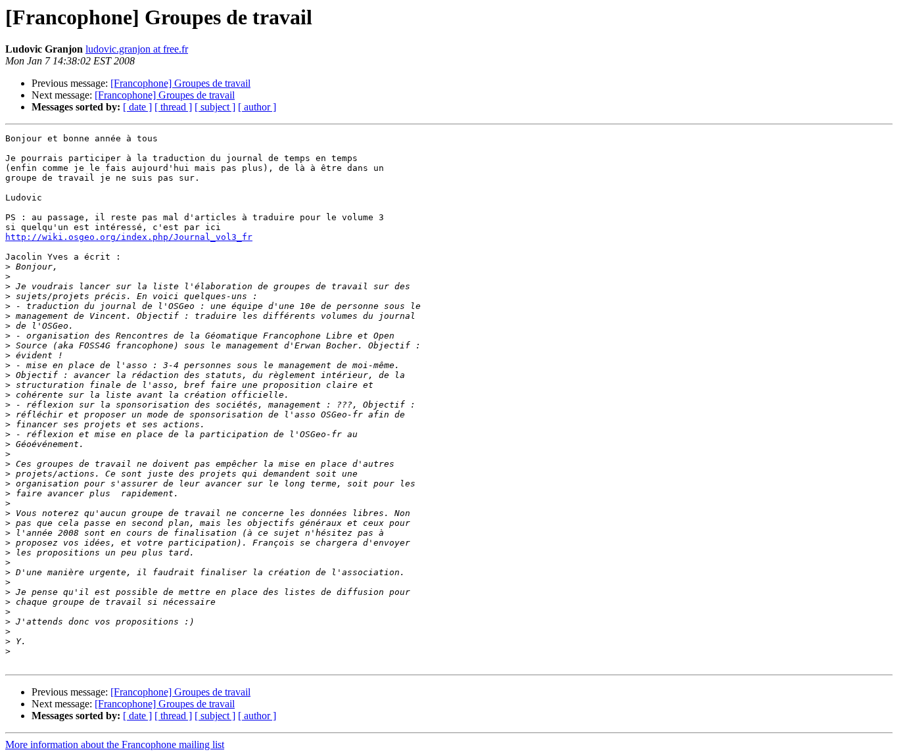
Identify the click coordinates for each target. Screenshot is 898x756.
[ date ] (137, 106)
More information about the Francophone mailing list (114, 744)
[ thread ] (173, 106)
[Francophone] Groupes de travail (180, 83)
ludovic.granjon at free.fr (136, 49)
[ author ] (257, 106)
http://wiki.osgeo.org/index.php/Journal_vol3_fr (128, 237)
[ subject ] (215, 106)
